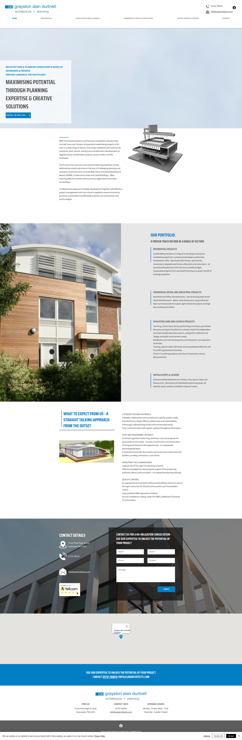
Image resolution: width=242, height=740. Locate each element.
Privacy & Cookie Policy (120, 731)
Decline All (218, 736)
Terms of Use (106, 731)
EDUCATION (159, 321)
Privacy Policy (99, 736)
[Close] (238, 736)
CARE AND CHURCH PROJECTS (180, 321)
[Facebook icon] (234, 7)
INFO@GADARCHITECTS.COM (134, 676)
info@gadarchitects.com (222, 11)
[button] (46, 18)
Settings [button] (207, 736)
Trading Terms (135, 731)
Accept (231, 736)
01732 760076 (110, 676)
